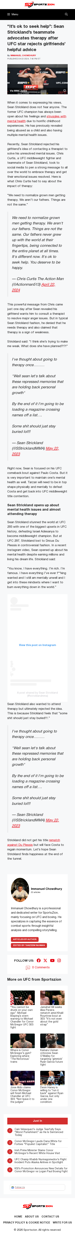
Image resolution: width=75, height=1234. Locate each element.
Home (18, 1217)
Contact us (50, 1217)
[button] (66, 14)
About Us (32, 1217)
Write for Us (62, 1223)
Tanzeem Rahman (29, 945)
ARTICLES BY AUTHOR (24, 939)
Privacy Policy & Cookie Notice (26, 1223)
